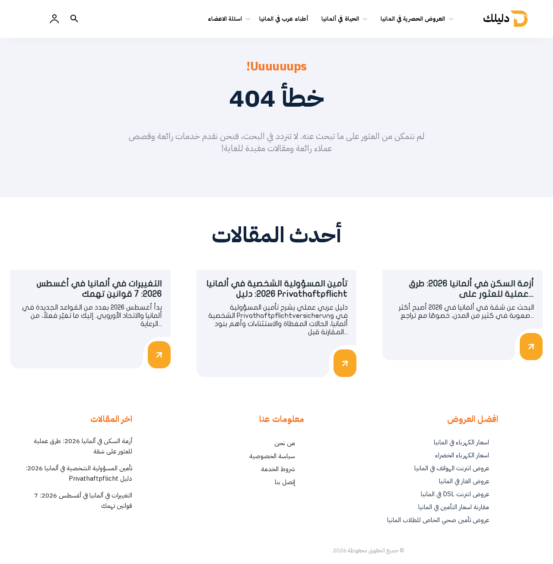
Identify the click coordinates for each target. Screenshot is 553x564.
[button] (74, 19)
